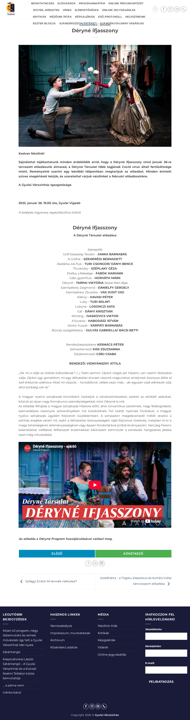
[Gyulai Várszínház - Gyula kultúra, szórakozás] (14, 9)
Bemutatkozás (42, 3)
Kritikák (39, 16)
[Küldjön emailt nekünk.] (177, 9)
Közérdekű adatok (64, 647)
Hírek (67, 10)
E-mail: (150, 663)
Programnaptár (92, 3)
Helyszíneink (135, 16)
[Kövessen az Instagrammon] (170, 9)
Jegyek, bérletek (46, 10)
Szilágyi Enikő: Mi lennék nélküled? (50, 581)
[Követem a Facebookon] (164, 9)
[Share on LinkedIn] (102, 563)
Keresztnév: (153, 646)
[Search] (155, 9)
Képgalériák (85, 16)
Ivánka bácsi (12, 692)
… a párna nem (13, 685)
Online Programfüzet (125, 3)
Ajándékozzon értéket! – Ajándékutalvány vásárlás (101, 23)
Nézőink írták (61, 16)
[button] (95, 547)
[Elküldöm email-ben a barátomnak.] (95, 563)
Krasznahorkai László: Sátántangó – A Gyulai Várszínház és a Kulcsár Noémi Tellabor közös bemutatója (19, 668)
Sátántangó (11, 652)
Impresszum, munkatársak (70, 633)
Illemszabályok (61, 626)
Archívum (57, 640)
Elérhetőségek (87, 10)
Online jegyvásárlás (118, 10)
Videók (103, 647)
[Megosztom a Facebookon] (88, 563)
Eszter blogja (44, 23)
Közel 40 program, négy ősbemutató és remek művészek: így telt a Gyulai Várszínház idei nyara (22, 638)
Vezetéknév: (153, 629)
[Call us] (184, 9)
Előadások (67, 3)
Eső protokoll (110, 16)
